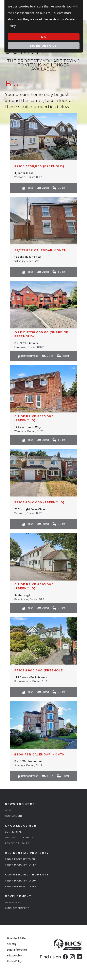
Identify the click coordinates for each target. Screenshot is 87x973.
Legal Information (17, 949)
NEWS (8, 810)
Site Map (12, 944)
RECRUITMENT (13, 816)
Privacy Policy (14, 955)
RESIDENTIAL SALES (17, 843)
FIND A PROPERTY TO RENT (21, 865)
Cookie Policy (14, 961)
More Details (43, 45)
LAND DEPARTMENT (17, 908)
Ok (43, 37)
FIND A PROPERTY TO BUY (21, 859)
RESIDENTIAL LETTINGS (19, 837)
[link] (65, 956)
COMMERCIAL (13, 832)
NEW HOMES (13, 902)
